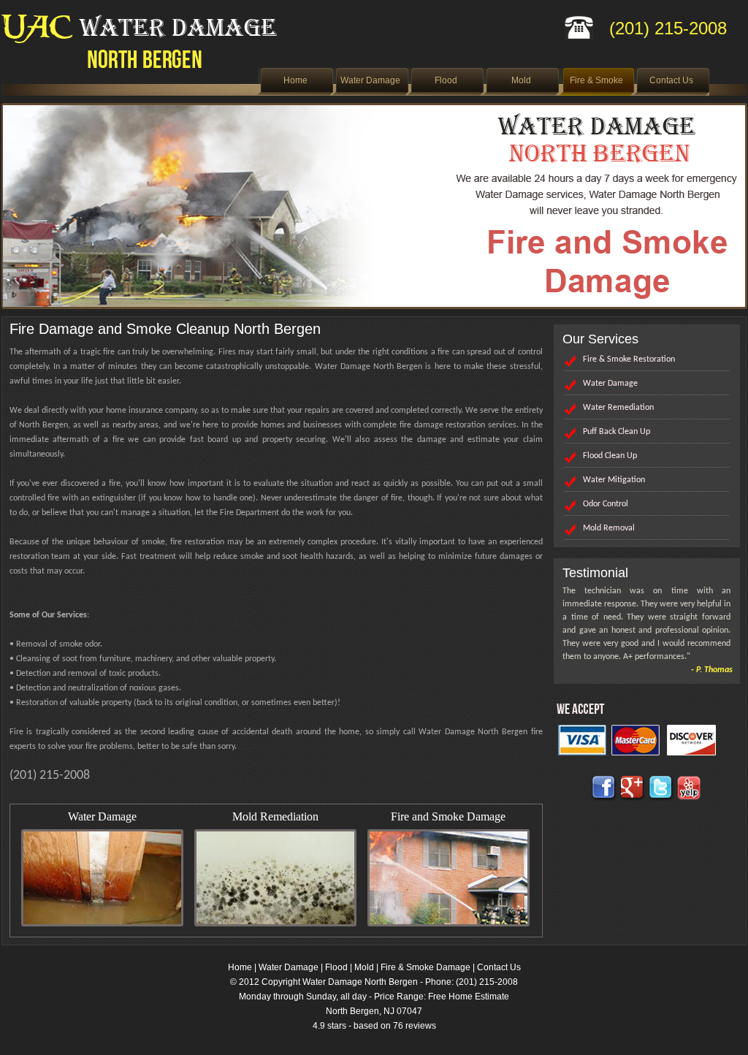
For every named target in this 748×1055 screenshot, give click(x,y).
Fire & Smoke (596, 80)
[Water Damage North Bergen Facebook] (604, 798)
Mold (521, 80)
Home (295, 80)
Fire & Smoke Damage (425, 967)
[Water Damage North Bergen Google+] (632, 798)
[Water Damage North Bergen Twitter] (661, 798)
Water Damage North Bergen (360, 982)
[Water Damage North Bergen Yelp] (689, 798)
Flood (446, 80)
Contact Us (671, 80)
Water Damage (370, 80)
